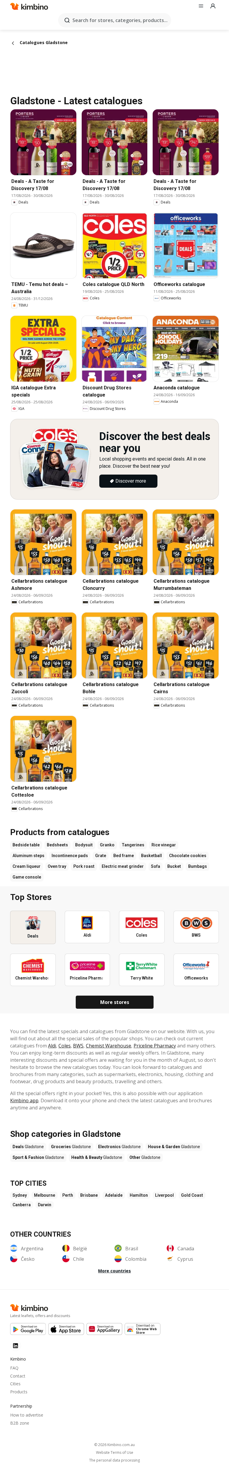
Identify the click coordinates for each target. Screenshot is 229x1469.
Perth (67, 1195)
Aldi (52, 1045)
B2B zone (19, 1423)
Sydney (20, 1195)
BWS (78, 1045)
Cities (15, 1383)
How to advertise (26, 1415)
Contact (17, 1376)
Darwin (44, 1204)
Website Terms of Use (114, 1452)
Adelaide (114, 1195)
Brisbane (89, 1195)
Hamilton (139, 1195)
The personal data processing (114, 1460)
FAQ (14, 1368)
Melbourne (44, 1195)
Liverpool (164, 1195)
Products (18, 1392)
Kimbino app (24, 1100)
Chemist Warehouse (108, 1045)
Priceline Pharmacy (155, 1045)
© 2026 (114, 1444)
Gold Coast (192, 1195)
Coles (64, 1045)
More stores (114, 1002)
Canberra (22, 1204)
